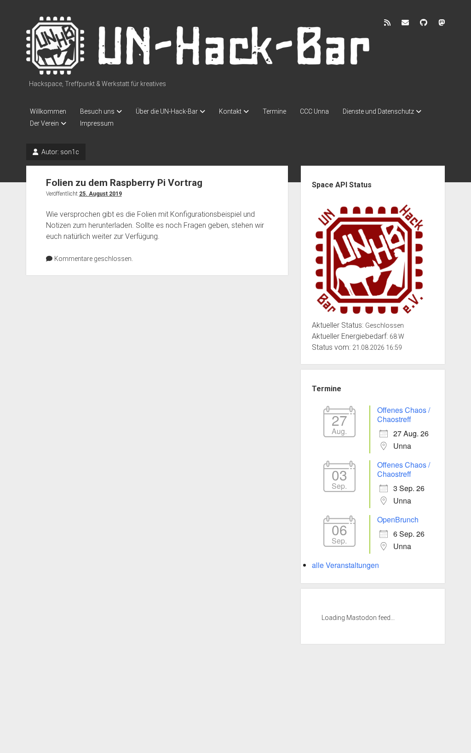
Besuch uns (97, 111)
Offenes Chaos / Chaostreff (403, 414)
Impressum (97, 123)
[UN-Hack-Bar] (198, 71)
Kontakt (230, 111)
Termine (274, 111)
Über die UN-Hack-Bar (167, 111)
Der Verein (44, 123)
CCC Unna (314, 111)
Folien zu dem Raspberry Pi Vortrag (124, 182)
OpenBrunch (398, 519)
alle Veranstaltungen (345, 565)
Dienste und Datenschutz (378, 111)
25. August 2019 (100, 194)
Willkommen (48, 111)
